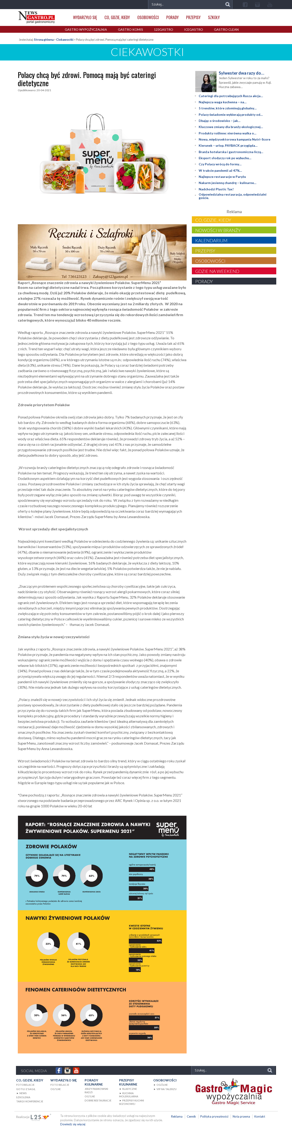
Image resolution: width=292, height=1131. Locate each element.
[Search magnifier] (227, 4)
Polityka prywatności (214, 1116)
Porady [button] (204, 281)
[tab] (234, 219)
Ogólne (162, 1084)
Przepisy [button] (205, 250)
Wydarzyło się (85, 17)
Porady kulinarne (94, 1082)
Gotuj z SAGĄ (25, 1089)
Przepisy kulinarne (128, 1082)
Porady (172, 17)
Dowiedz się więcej (72, 1124)
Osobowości (148, 17)
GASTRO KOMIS (130, 29)
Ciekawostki (64, 39)
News (23, 1093)
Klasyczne (129, 1088)
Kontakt (259, 1116)
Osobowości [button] (210, 260)
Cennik (191, 1116)
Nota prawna (241, 1116)
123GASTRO (163, 29)
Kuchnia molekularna (128, 1095)
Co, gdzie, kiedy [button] (213, 219)
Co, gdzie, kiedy (117, 17)
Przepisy (193, 17)
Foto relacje (59, 1084)
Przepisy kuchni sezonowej (131, 1102)
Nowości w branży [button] (218, 230)
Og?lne (55, 1089)
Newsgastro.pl (36, 17)
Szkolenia (23, 1097)
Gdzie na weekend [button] (217, 271)
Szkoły (214, 17)
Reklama (176, 1116)
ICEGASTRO (193, 29)
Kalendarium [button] (211, 240)
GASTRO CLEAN (226, 29)
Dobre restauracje (98, 1100)
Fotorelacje (25, 1084)
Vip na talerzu (166, 1089)
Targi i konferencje (29, 1101)
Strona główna (44, 39)
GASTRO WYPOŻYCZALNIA (86, 29)
